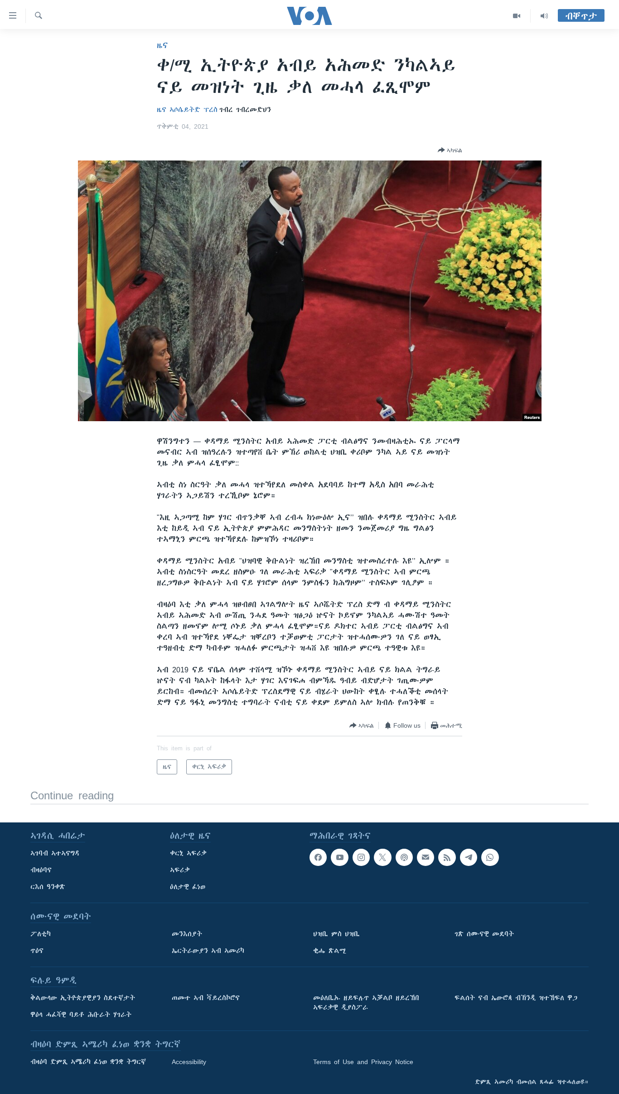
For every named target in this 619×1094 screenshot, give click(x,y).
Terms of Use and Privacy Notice (363, 1062)
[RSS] (446, 857)
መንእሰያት (187, 934)
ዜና (162, 45)
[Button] (450, 150)
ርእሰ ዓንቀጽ (47, 887)
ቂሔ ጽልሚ (329, 951)
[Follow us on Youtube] (339, 857)
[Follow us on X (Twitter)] (382, 857)
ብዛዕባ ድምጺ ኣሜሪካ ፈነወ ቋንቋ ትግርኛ (88, 1062)
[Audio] (544, 16)
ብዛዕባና (41, 870)
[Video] (517, 16)
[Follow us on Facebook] (318, 857)
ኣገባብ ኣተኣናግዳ (55, 853)
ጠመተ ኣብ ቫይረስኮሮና (206, 998)
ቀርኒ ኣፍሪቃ (188, 853)
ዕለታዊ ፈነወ (187, 887)
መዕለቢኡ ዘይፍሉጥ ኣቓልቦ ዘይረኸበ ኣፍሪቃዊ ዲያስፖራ (366, 1002)
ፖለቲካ (40, 934)
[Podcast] (404, 857)
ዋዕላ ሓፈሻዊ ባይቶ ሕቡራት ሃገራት (80, 1015)
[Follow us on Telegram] (468, 857)
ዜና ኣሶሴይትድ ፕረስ (187, 110)
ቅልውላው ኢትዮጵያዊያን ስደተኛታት (82, 998)
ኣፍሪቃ (180, 870)
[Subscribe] (425, 857)
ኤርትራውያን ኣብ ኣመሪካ (208, 951)
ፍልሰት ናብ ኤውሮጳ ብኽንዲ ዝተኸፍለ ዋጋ (516, 998)
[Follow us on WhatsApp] (489, 857)
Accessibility (189, 1062)
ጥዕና (37, 951)
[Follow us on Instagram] (361, 857)
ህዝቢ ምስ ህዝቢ (336, 934)
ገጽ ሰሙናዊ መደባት (484, 934)
